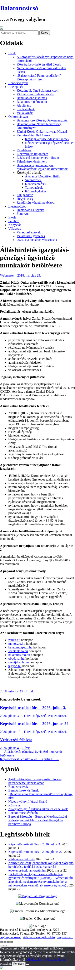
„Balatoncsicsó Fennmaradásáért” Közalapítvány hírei (39, 77)
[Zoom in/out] (11, 942)
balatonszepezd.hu (20, 647)
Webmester (7, 275)
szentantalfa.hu (18, 651)
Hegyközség (25, 198)
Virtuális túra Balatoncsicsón (35, 94)
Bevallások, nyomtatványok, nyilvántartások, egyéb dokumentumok (42, 167)
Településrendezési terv (32, 161)
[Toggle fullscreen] (8, 942)
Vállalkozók (25, 113)
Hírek (12, 53)
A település (15, 87)
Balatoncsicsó (19, 8)
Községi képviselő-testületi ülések (39, 64)
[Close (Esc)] (1, 942)
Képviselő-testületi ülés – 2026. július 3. (33, 707)
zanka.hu (14, 640)
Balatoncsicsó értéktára (32, 101)
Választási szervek (29, 232)
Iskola (12, 217)
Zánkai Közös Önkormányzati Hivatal (42, 131)
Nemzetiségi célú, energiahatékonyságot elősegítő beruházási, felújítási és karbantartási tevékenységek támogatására (41, 866)
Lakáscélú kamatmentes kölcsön (38, 157)
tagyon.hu (14, 666)
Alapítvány (24, 105)
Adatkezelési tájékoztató (39, 937)
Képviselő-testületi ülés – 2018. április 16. (29, 759)
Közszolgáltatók (35, 191)
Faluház (13, 221)
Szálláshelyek (26, 109)
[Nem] (27, 964)
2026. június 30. (10, 715)
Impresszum (65, 937)
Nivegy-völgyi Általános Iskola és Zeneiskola (38, 809)
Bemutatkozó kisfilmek (32, 98)
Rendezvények (18, 83)
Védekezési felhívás (16, 740)
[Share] (5, 942)
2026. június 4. (10, 748)
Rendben (18, 963)
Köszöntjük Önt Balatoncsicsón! (38, 90)
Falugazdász (25, 195)
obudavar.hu (16, 658)
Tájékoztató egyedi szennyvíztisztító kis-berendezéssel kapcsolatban (34, 781)
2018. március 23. (29, 275)
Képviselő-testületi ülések (33, 135)
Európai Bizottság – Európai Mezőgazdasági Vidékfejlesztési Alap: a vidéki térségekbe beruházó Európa (37, 820)
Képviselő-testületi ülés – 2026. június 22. (35, 723)
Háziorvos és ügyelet (30, 210)
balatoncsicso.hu (19, 655)
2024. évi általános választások (37, 240)
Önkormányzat (18, 116)
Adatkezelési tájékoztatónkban (46, 959)
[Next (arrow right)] (5, 945)
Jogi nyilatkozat (10, 937)
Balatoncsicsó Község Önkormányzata (42, 120)
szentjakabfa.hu (18, 662)
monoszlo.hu (16, 643)
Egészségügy (17, 206)
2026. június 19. (10, 731)
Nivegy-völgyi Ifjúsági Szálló (27, 801)
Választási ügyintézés (31, 236)
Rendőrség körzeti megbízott (35, 202)
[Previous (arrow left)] (1, 945)
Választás (14, 228)
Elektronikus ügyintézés (32, 154)
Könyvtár (14, 225)
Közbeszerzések (35, 184)
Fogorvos (23, 213)
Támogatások (34, 187)
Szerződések (33, 180)
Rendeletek (24, 150)
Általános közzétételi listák (42, 176)
